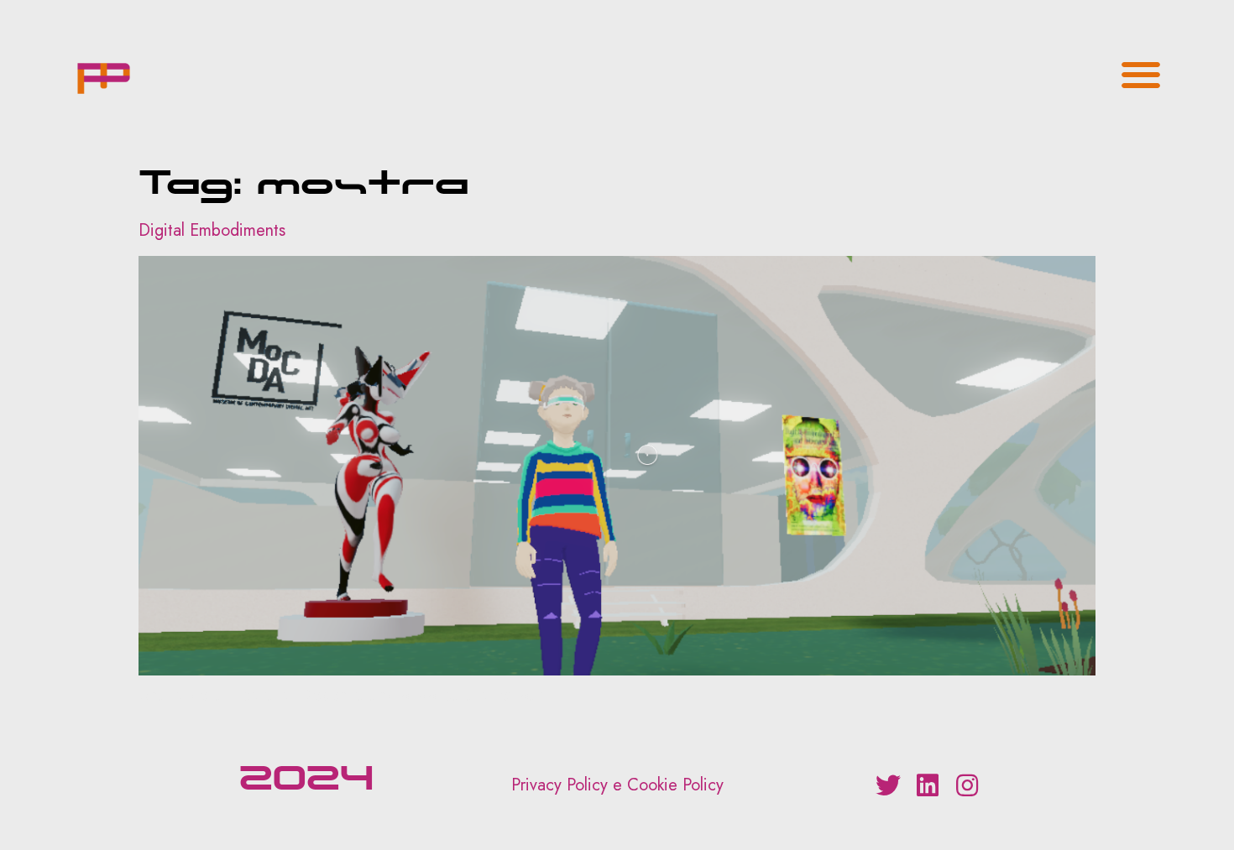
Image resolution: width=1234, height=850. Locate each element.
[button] (1141, 74)
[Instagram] (967, 785)
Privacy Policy (559, 785)
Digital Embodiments (212, 230)
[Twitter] (888, 785)
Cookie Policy (675, 785)
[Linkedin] (927, 785)
